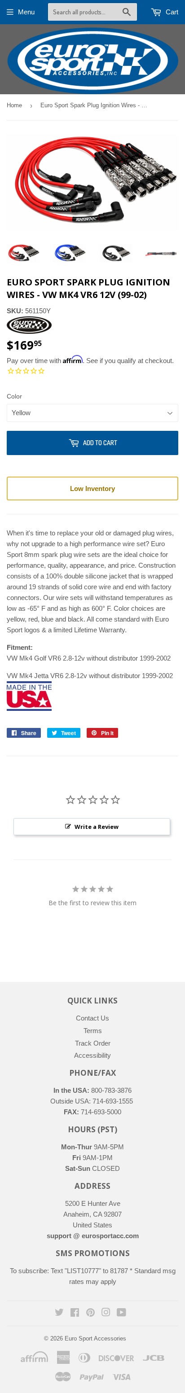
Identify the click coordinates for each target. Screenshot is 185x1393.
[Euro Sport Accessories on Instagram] (105, 1313)
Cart (171, 12)
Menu (26, 12)
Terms (93, 1030)
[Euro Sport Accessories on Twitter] (59, 1313)
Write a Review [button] (97, 827)
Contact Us (92, 1018)
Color (14, 396)
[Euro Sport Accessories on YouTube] (121, 1313)
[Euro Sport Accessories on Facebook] (74, 1313)
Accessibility (92, 1055)
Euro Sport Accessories (95, 1338)
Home (14, 105)
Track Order (92, 1043)
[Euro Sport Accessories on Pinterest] (90, 1313)
